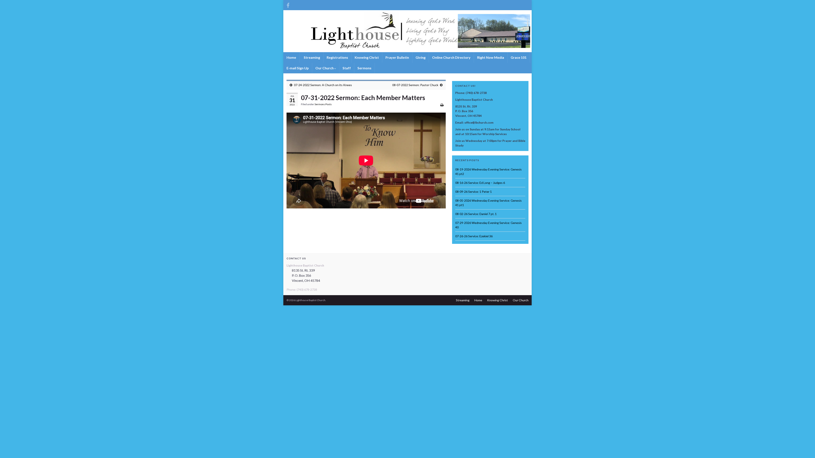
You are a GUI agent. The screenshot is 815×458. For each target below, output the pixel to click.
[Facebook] (288, 4)
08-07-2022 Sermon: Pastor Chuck (415, 85)
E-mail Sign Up (298, 68)
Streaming (311, 57)
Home (291, 57)
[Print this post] (442, 105)
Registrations (337, 57)
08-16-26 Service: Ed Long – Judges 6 (480, 182)
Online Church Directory (451, 57)
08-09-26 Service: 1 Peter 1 (473, 191)
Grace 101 (519, 57)
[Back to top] (805, 448)
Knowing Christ (367, 57)
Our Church (324, 68)
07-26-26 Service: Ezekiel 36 (474, 236)
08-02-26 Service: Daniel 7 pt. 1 (476, 214)
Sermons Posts (323, 104)
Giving (421, 57)
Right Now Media (490, 57)
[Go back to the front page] (407, 31)
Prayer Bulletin (397, 57)
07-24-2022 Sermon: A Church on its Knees (323, 85)
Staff (347, 68)
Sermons (364, 68)
